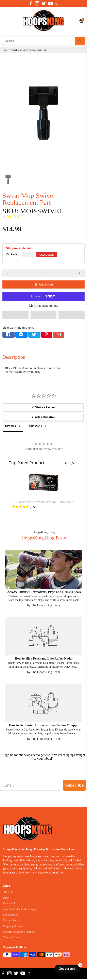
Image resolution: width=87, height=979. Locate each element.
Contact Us (9, 903)
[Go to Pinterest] (46, 335)
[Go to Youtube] (50, 3)
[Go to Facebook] (31, 3)
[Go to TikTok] (57, 3)
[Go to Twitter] (43, 3)
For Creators (10, 914)
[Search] (80, 41)
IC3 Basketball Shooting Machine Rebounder (42, 502)
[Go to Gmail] (58, 335)
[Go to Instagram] (37, 3)
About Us (8, 892)
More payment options (43, 305)
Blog (6, 897)
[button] (15, 315)
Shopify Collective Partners (19, 931)
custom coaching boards (23, 864)
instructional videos (49, 868)
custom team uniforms (51, 864)
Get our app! (67, 968)
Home (4, 50)
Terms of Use (11, 937)
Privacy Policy (11, 920)
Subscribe (74, 785)
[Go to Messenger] (21, 335)
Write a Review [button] (45, 407)
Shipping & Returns (14, 926)
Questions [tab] (35, 426)
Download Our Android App (19, 909)
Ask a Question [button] (45, 417)
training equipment (20, 868)
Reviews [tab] (10, 426)
